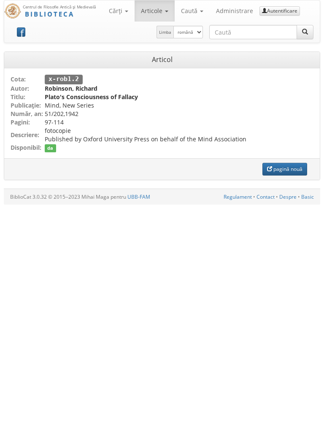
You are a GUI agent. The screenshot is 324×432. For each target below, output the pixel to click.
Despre (288, 196)
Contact (265, 196)
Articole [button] (152, 11)
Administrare (234, 11)
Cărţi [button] (116, 11)
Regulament (238, 196)
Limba (165, 32)
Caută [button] (190, 11)
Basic (307, 196)
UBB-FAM (138, 196)
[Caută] (305, 32)
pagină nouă (287, 169)
